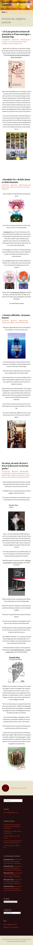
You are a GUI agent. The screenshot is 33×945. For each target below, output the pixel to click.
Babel (26, 471)
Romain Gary (25, 477)
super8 (4, 322)
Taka (29, 939)
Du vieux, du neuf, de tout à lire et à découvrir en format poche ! (15, 466)
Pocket (20, 43)
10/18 (22, 471)
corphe (12, 187)
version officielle (20, 322)
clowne (8, 187)
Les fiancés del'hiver (11, 477)
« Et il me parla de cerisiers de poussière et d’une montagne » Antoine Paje (16, 34)
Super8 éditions (10, 322)
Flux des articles (11, 924)
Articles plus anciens (15, 788)
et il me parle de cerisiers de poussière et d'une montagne (16, 41)
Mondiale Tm (5, 189)
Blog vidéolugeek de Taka (11, 812)
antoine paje (25, 39)
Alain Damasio (24, 185)
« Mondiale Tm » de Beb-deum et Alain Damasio (16, 180)
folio (8, 475)
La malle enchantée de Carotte (10, 939)
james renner (24, 320)
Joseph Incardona (15, 475)
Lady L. (22, 475)
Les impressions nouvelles (22, 187)
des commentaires (12, 927)
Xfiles (26, 322)
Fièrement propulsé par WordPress (16, 941)
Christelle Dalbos (6, 473)
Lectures (16, 39)
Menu (3, 12)
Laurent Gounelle (12, 43)
